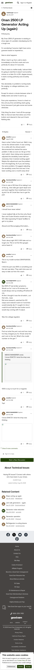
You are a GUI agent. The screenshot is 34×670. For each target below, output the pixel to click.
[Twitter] (14, 534)
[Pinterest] (17, 539)
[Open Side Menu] (2, 2)
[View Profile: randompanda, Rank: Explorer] (3, 524)
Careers (17, 622)
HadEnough (10, 12)
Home (17, 546)
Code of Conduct (17, 565)
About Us (17, 550)
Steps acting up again (14, 496)
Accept (28, 666)
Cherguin (18, 519)
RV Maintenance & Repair (17, 590)
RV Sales (17, 583)
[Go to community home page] (9, 2)
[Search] (18, 3)
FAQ (17, 557)
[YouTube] (20, 534)
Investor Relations (19, 639)
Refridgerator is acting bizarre (16, 523)
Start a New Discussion (17, 460)
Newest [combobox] (28, 132)
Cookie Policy (21, 660)
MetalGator (18, 498)
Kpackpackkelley (11, 180)
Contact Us (17, 553)
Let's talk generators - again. (16, 503)
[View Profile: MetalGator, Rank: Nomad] (3, 497)
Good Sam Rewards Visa (17, 575)
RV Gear (17, 587)
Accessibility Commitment (19, 646)
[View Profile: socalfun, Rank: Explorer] (3, 138)
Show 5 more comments (10, 448)
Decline (20, 666)
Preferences (11, 666)
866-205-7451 (18, 613)
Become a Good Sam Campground (17, 572)
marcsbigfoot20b (11, 280)
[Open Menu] (31, 8)
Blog (11, 622)
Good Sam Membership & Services (17, 594)
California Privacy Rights (19, 636)
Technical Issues (7, 8)
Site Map (17, 560)
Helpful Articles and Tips (17, 602)
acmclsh (18, 512)
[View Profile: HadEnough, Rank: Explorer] (3, 14)
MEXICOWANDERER (12, 204)
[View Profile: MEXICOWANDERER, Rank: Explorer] (3, 205)
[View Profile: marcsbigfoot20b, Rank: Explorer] (3, 282)
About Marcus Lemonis (17, 579)
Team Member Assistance (19, 650)
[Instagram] (26, 534)
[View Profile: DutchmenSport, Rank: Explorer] (3, 504)
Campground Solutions (17, 597)
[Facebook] (8, 534)
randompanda (20, 526)
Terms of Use (18, 643)
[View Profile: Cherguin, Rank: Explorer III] (3, 517)
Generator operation (13, 516)
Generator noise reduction (15, 509)
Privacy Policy (19, 632)
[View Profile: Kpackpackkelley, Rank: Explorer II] (3, 181)
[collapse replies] (17, 135)
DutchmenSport (20, 505)
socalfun (8, 137)
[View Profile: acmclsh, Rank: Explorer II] (3, 511)
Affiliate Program (17, 568)
